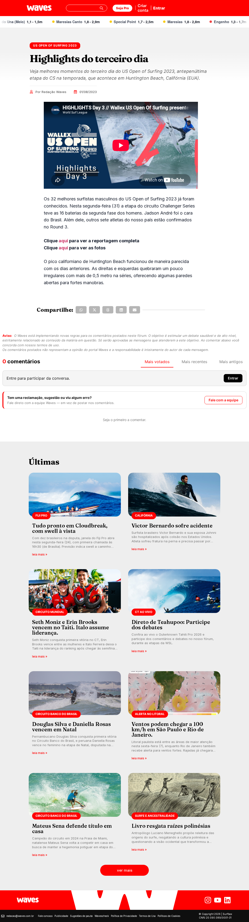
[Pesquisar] (101, 8)
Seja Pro (122, 8)
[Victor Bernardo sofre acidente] (174, 516)
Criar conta (143, 8)
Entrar (159, 8)
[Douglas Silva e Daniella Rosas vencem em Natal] (75, 717)
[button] (81, 309)
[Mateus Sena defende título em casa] (75, 816)
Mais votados (157, 361)
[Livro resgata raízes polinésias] (174, 816)
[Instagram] (208, 900)
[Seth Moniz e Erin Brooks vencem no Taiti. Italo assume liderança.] (75, 615)
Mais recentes (194, 361)
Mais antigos (231, 361)
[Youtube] (217, 900)
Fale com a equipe (223, 400)
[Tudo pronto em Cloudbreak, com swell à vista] (75, 516)
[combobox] (86, 8)
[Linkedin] (227, 900)
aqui (63, 240)
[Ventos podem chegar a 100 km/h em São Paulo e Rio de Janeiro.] (174, 717)
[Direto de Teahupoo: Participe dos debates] (174, 615)
